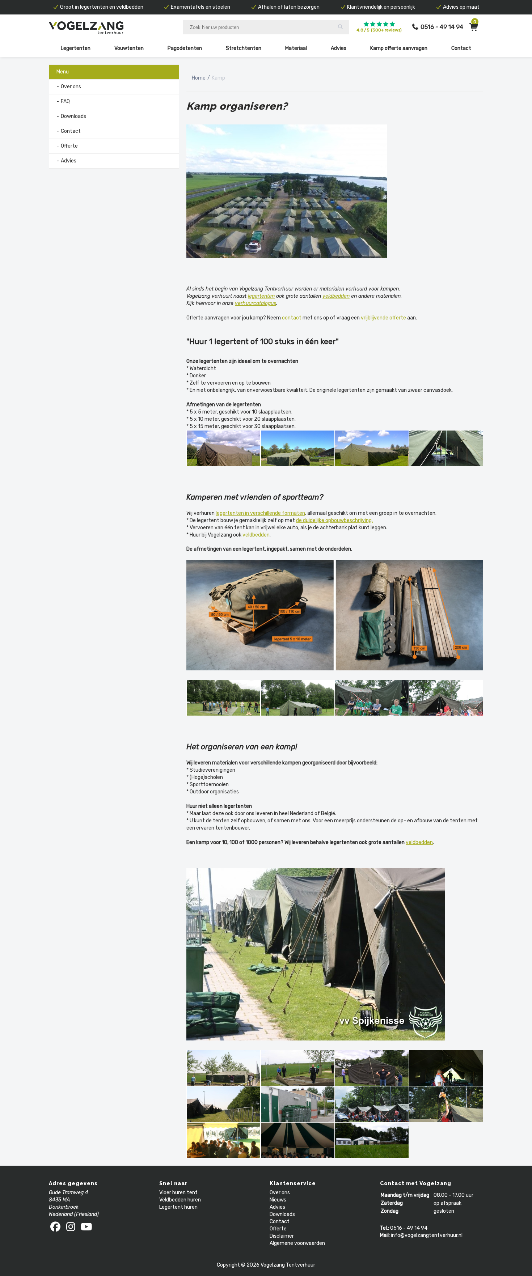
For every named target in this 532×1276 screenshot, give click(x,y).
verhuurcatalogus (255, 303)
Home (199, 78)
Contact (461, 48)
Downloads (73, 116)
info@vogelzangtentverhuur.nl (427, 1235)
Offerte (69, 146)
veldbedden (336, 296)
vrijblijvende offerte (383, 318)
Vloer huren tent (178, 1193)
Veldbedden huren (180, 1200)
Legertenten (75, 48)
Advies (338, 48)
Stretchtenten (243, 48)
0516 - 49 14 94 (408, 1228)
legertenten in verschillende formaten (260, 513)
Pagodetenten (185, 48)
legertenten (261, 296)
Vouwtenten (129, 48)
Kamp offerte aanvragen (398, 48)
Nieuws (278, 1200)
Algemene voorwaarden (297, 1243)
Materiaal (296, 48)
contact (291, 318)
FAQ (65, 101)
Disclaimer (282, 1236)
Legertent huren (178, 1207)
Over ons (71, 87)
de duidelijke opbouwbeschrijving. (334, 520)
